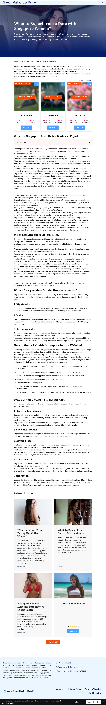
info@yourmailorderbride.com (66, 667)
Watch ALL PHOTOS (26, 97)
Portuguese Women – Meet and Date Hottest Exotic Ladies (30, 606)
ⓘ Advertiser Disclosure (85, 80)
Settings (76, 702)
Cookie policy (94, 693)
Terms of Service (93, 689)
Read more (21, 566)
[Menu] (102, 3)
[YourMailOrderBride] (19, 3)
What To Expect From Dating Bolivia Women (71, 531)
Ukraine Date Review (73, 603)
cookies (14, 701)
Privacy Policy (74, 689)
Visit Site (26, 128)
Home (16, 61)
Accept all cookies (93, 702)
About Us (59, 689)
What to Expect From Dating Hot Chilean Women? (30, 533)
